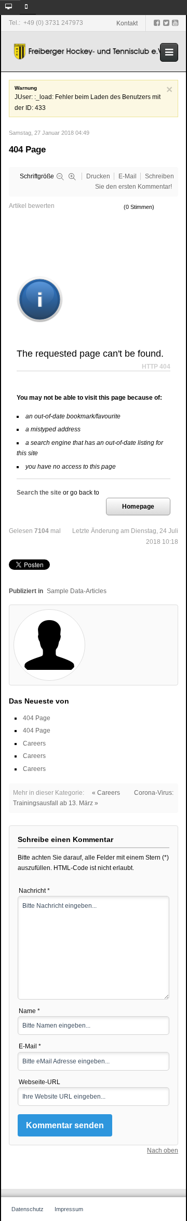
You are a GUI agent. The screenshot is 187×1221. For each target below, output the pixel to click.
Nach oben (162, 1150)
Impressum (69, 1209)
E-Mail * (30, 1046)
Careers (34, 743)
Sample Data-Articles (76, 591)
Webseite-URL (39, 1082)
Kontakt (127, 23)
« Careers (106, 792)
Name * (29, 1011)
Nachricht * (34, 890)
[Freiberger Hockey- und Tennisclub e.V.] (89, 51)
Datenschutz (27, 1209)
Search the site (39, 492)
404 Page (36, 718)
